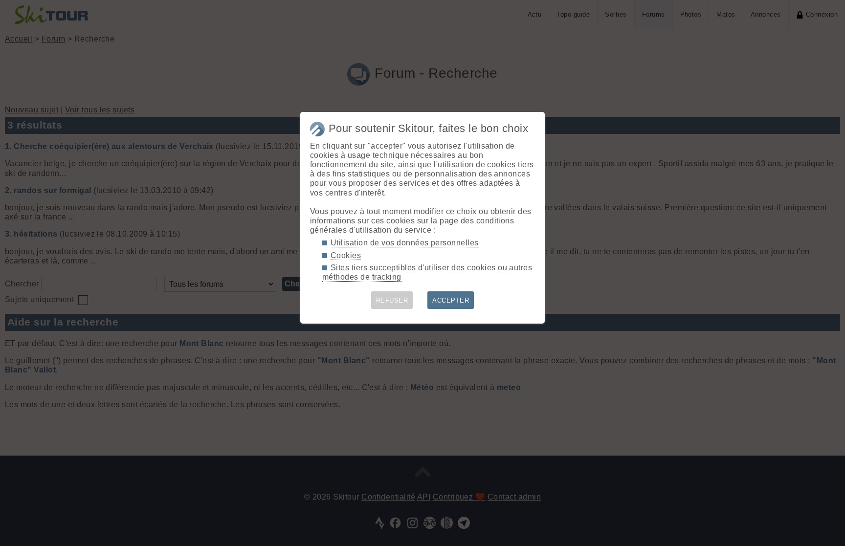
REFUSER (392, 300)
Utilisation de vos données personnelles (405, 243)
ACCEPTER (450, 300)
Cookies (346, 255)
